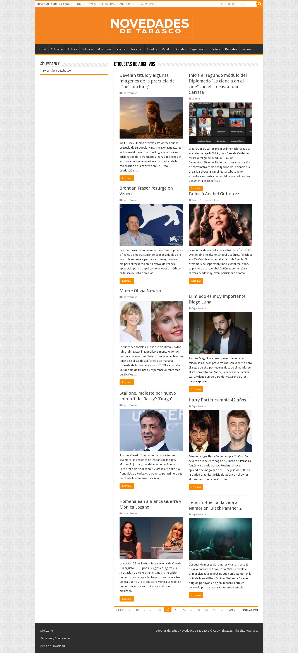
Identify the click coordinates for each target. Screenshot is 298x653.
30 (198, 610)
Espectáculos (198, 49)
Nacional (136, 49)
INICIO (80, 3)
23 (175, 610)
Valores (246, 49)
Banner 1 (197, 200)
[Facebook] (225, 4)
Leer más (127, 178)
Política (72, 49)
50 (214, 610)
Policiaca (87, 49)
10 (137, 610)
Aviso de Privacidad (52, 646)
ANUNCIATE (126, 3)
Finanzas (121, 49)
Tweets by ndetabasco (57, 70)
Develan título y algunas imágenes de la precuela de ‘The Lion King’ (147, 81)
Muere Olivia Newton (141, 290)
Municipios (104, 49)
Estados (152, 49)
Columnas (57, 49)
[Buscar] (260, 4)
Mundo (166, 49)
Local (42, 49)
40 (206, 610)
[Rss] (221, 4)
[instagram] (233, 4)
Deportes (231, 49)
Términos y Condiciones (55, 638)
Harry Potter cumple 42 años (217, 400)
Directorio (46, 630)
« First (119, 610)
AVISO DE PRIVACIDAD (102, 3)
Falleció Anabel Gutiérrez (214, 193)
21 (159, 610)
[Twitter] (229, 4)
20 (151, 610)
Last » (231, 610)
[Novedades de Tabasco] (149, 25)
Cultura (215, 49)
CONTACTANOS (147, 3)
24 (183, 610)
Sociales (180, 49)
